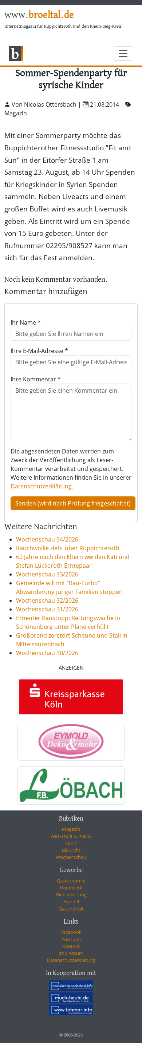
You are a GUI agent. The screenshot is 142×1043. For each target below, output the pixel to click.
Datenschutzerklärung (41, 486)
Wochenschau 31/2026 (47, 609)
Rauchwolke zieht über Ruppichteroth (67, 548)
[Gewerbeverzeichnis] (71, 697)
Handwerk (71, 887)
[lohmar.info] (71, 1009)
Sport (71, 843)
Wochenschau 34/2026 (47, 539)
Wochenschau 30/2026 (47, 653)
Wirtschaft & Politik (71, 836)
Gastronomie (71, 880)
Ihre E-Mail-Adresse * (39, 351)
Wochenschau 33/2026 (47, 574)
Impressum (71, 953)
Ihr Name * (26, 322)
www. (39, 15)
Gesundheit (71, 908)
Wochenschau (71, 857)
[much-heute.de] (71, 998)
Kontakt (71, 946)
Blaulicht (71, 850)
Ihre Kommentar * (36, 379)
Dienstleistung (71, 894)
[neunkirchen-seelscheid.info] (71, 986)
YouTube (71, 939)
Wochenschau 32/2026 (47, 600)
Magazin (71, 829)
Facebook (71, 932)
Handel (71, 901)
